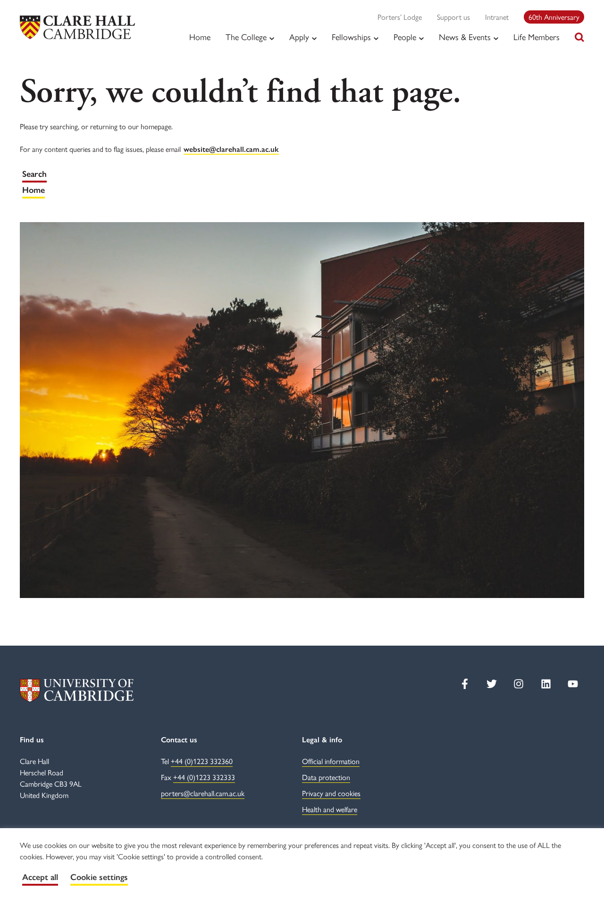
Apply (299, 36)
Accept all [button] (40, 877)
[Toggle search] (579, 37)
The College (246, 36)
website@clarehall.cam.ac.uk (231, 149)
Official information (331, 761)
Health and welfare (329, 809)
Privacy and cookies (331, 793)
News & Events (465, 36)
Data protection (326, 777)
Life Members (536, 36)
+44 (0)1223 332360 (202, 761)
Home (199, 36)
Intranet (497, 16)
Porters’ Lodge (400, 16)
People (405, 36)
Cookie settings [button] (99, 877)
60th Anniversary (553, 16)
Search (34, 174)
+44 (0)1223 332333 (204, 777)
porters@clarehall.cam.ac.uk (202, 793)
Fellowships (351, 36)
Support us (453, 16)
